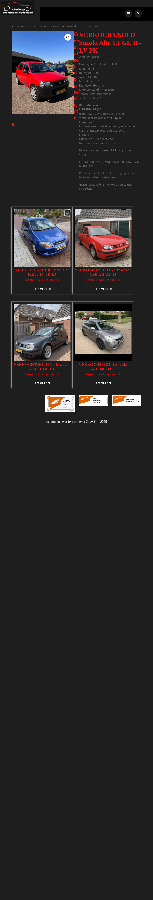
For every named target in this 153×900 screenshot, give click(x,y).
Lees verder (42, 289)
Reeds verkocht (30, 26)
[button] (67, 37)
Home (15, 26)
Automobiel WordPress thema (65, 421)
